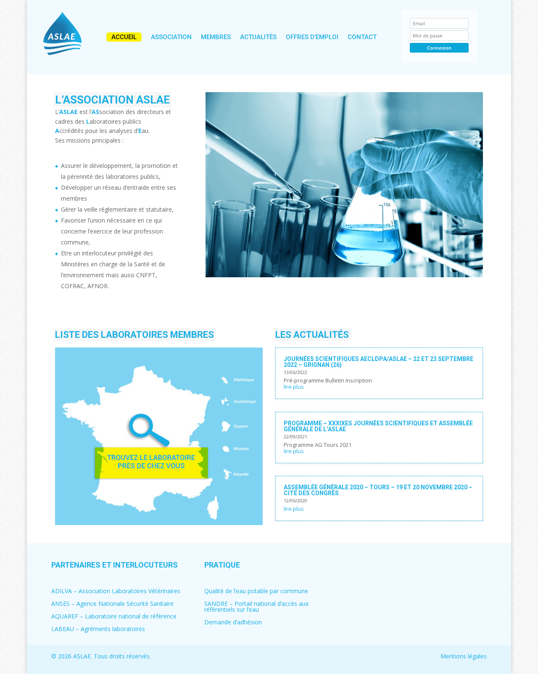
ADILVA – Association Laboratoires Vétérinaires (115, 591)
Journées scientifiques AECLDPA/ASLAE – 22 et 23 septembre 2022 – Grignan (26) (378, 362)
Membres (216, 37)
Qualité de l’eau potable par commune (256, 591)
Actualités (258, 37)
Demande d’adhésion (233, 622)
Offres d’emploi (312, 37)
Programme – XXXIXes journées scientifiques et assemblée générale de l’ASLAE (378, 426)
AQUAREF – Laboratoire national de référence (114, 616)
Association (171, 37)
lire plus (294, 386)
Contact (362, 37)
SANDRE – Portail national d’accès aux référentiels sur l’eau (256, 607)
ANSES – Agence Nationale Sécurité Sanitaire (112, 604)
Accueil (124, 37)
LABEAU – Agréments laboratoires (98, 629)
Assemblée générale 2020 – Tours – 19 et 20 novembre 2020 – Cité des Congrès (378, 490)
